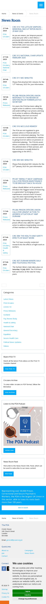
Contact (5, 556)
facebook (4, 568)
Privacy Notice (7, 593)
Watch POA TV (9, 357)
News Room (29, 553)
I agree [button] (27, 591)
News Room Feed (10, 461)
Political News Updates (12, 342)
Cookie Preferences (9, 597)
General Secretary (10, 330)
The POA (15, 5)
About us (5, 550)
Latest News (8, 299)
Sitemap (5, 589)
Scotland (6, 315)
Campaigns (29, 550)
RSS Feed (8, 474)
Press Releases (6, 104)
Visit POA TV (10, 369)
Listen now (9, 450)
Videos (6, 346)
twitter (9, 568)
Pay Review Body (10, 318)
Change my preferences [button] (27, 599)
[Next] (42, 285)
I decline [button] (27, 595)
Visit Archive (10, 392)
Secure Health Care (10, 338)
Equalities (7, 334)
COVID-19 (7, 307)
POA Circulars (6, 35)
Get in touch (23, 508)
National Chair (6, 68)
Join (3, 553)
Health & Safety (9, 322)
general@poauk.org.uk (14, 540)
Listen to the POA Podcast (14, 404)
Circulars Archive (10, 380)
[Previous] (4, 285)
